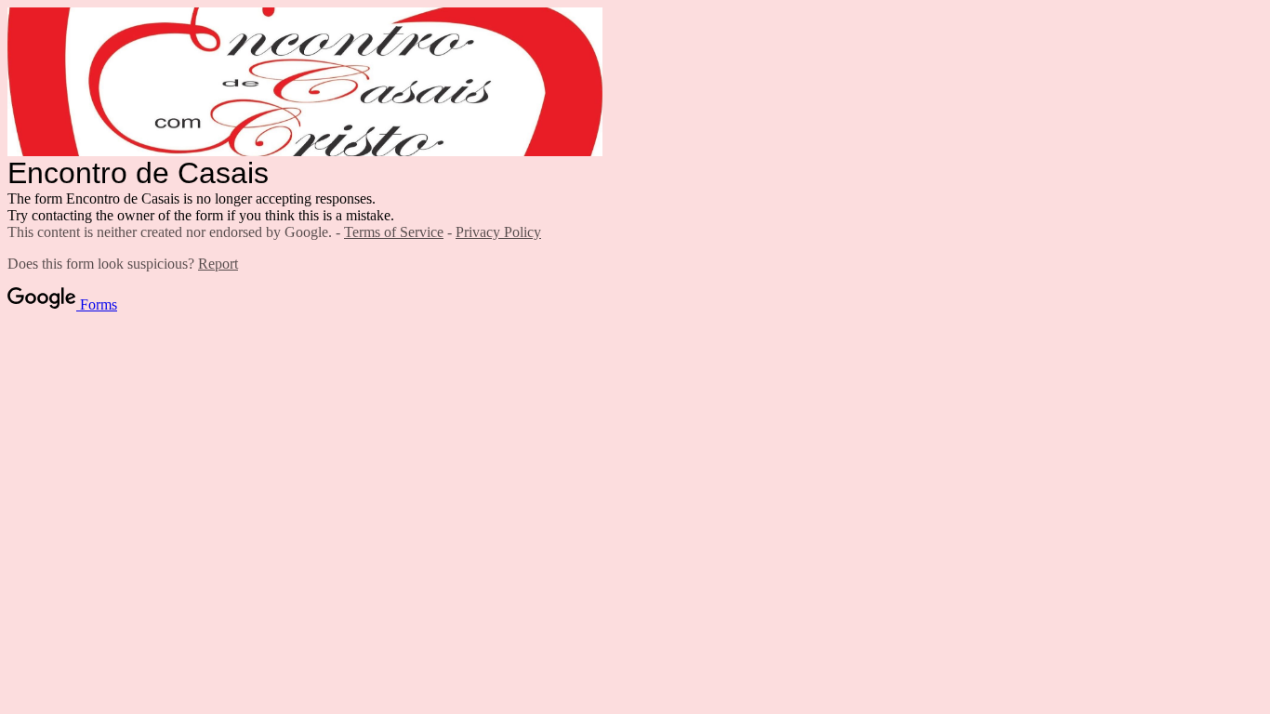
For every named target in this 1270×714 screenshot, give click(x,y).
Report (218, 263)
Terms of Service (393, 232)
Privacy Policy (498, 232)
